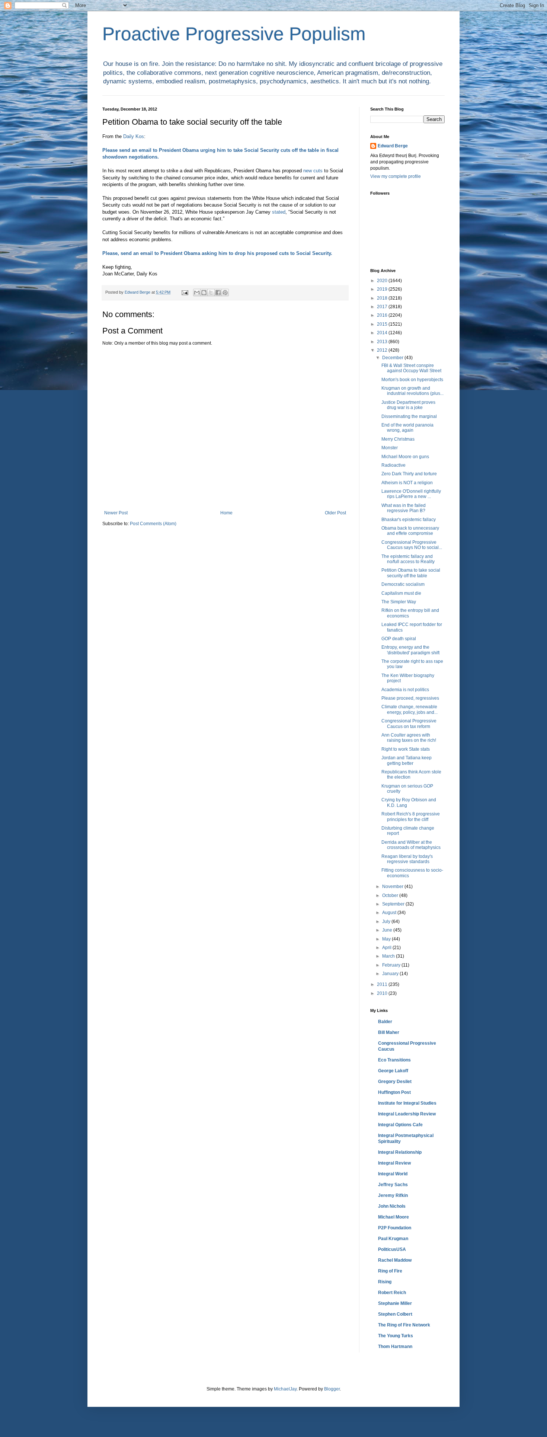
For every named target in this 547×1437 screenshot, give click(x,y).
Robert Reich (392, 1292)
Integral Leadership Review (407, 1114)
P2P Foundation (394, 1227)
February (392, 965)
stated (278, 212)
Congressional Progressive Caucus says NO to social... (411, 545)
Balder (385, 1021)
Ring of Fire (390, 1271)
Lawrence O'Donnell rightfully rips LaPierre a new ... (411, 494)
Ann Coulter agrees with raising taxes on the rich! (408, 737)
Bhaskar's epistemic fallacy (408, 519)
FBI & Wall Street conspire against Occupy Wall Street (411, 368)
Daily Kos (133, 136)
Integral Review (394, 1163)
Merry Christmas (398, 439)
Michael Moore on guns (405, 456)
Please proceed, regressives (410, 698)
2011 (382, 984)
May (387, 939)
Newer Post (116, 512)
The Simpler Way (398, 601)
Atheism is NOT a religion (407, 482)
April (387, 947)
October (390, 895)
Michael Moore (393, 1217)
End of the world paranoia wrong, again (407, 427)
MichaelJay (285, 1389)
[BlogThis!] (204, 292)
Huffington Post (394, 1092)
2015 (382, 324)
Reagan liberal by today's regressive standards (407, 859)
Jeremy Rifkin (393, 1195)
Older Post (335, 512)
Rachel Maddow (395, 1260)
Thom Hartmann (395, 1346)
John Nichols (392, 1206)
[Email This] (197, 292)
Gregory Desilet (395, 1081)
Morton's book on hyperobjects (412, 379)
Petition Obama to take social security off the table (410, 573)
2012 (382, 350)
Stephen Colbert (395, 1314)
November (393, 886)
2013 (382, 341)
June (387, 930)
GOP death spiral (398, 638)
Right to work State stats (405, 749)
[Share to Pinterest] (225, 292)
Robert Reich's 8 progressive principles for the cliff (410, 816)
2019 (382, 289)
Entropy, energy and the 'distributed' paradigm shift (410, 650)
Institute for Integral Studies (407, 1103)
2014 (382, 332)
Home (226, 512)
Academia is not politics (405, 689)
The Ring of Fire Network (404, 1325)
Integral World (392, 1173)
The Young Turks (395, 1335)
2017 (382, 306)
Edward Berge (393, 146)
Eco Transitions (394, 1060)
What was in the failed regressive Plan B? (403, 508)
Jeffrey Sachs (393, 1184)
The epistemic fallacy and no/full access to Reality (408, 559)
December (393, 357)
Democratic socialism (403, 584)
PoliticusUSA (392, 1249)
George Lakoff (393, 1070)
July (386, 921)
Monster (389, 447)
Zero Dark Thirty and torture (409, 473)
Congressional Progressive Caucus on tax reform (408, 723)
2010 (382, 993)
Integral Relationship (400, 1152)
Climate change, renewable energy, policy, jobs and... (409, 709)
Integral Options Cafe (400, 1124)
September (394, 904)
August (389, 912)
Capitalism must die (401, 593)
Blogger (332, 1389)
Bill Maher (388, 1032)
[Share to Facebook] (218, 292)
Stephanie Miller (395, 1303)
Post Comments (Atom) (153, 523)
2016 (382, 315)
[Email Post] (184, 292)
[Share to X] (211, 292)
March (389, 956)
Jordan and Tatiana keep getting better (406, 760)
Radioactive (393, 465)
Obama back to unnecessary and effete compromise (410, 531)
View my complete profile (395, 176)
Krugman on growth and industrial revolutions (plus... (412, 391)
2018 (382, 298)
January (391, 973)
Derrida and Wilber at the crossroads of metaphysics (411, 845)
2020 (382, 280)
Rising (384, 1281)
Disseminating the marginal (409, 416)
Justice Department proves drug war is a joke (408, 405)
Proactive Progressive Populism (234, 33)
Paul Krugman (393, 1238)
